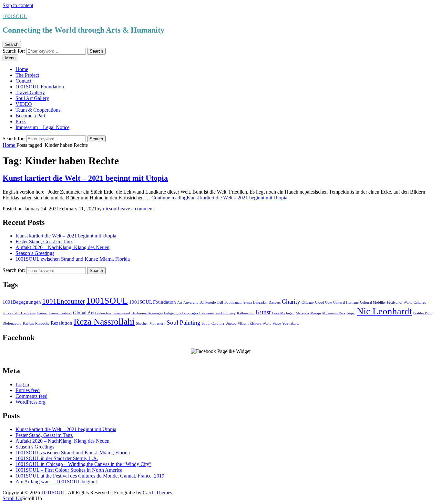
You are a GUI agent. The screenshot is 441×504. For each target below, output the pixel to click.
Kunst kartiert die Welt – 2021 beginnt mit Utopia (85, 178)
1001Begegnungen (22, 302)
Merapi (315, 313)
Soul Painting (183, 322)
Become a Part (30, 115)
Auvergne (190, 302)
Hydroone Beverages (147, 313)
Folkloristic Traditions (19, 313)
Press (20, 121)
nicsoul (110, 208)
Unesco (230, 323)
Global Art (83, 312)
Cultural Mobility (373, 302)
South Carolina (213, 323)
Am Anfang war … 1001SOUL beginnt (56, 481)
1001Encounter (63, 301)
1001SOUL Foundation (39, 86)
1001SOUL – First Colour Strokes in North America (68, 470)
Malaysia (302, 313)
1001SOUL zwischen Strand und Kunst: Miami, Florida (72, 259)
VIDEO (23, 104)
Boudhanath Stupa (238, 302)
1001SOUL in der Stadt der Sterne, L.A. (56, 458)
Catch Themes (157, 492)
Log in (22, 384)
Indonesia (206, 313)
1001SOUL (15, 16)
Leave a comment (136, 208)
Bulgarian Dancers (267, 302)
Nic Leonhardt (384, 311)
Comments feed (31, 396)
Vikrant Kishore (249, 323)
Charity (291, 301)
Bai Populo (208, 302)
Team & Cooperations (37, 110)
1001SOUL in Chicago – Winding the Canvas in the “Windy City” (83, 464)
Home (21, 69)
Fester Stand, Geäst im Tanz (44, 241)
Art (179, 302)
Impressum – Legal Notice (42, 127)
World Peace (271, 323)
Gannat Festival (60, 313)
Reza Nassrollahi (104, 322)
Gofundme (103, 313)
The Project (27, 75)
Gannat (42, 313)
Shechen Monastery (150, 323)
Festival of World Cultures (406, 302)
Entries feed (27, 390)
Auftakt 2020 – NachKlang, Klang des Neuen (62, 247)
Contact (23, 81)
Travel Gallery (30, 92)
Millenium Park (333, 313)
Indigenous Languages (181, 313)
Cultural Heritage (346, 302)
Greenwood (121, 313)
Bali (220, 302)
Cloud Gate (323, 302)
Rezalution (61, 323)
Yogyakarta (290, 323)
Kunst (263, 312)
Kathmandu (245, 313)
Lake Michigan (283, 313)
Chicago (308, 302)
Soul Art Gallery (32, 98)
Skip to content (18, 5)
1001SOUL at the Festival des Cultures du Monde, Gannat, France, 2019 (89, 476)
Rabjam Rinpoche (36, 323)
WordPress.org (30, 402)
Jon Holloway (225, 313)
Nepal (351, 313)
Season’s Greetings (34, 253)
